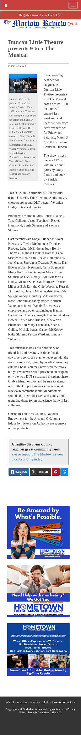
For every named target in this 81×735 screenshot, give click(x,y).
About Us (56, 712)
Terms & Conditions (38, 712)
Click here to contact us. (60, 702)
